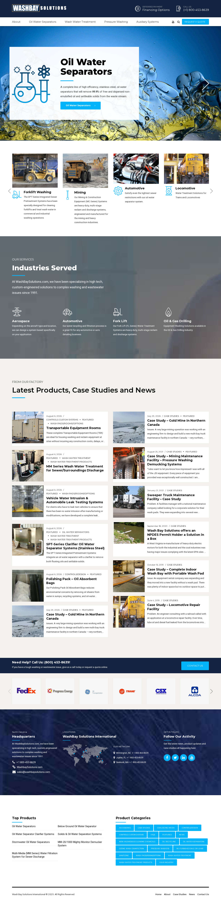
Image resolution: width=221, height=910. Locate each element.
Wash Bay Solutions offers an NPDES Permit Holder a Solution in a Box (175, 535)
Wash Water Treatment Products (71, 461)
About (16, 21)
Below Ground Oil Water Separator (77, 826)
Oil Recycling (169, 842)
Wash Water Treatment (80, 21)
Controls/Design (75, 574)
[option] (34, 189)
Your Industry (166, 862)
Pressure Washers (160, 848)
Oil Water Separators (42, 21)
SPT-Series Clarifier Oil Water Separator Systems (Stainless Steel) (75, 546)
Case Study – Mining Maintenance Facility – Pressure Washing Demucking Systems (175, 460)
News (181, 835)
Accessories (125, 828)
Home (158, 894)
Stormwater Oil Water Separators (31, 842)
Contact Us (203, 894)
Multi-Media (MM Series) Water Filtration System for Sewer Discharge (34, 855)
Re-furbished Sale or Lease (190, 848)
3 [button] (111, 133)
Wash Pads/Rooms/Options (66, 423)
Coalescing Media (166, 828)
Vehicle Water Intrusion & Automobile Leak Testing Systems (74, 500)
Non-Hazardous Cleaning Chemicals (137, 842)
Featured (88, 419)
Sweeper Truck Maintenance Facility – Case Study (171, 497)
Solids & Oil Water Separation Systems (80, 834)
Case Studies (70, 610)
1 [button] (104, 133)
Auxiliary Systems (147, 21)
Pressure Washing (116, 21)
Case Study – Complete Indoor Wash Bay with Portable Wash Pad (175, 571)
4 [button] (115, 133)
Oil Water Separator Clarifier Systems (33, 834)
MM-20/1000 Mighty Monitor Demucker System (80, 843)
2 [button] (108, 133)
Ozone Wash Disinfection (131, 848)
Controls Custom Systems (62, 419)
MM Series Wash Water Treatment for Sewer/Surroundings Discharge (75, 468)
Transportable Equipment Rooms (73, 428)
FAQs (153, 835)
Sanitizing (124, 855)
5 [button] (119, 133)
